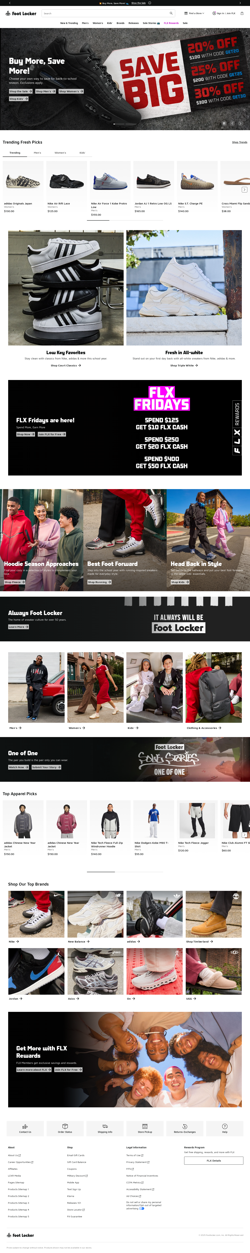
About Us (13, 1155)
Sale (185, 23)
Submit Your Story (44, 767)
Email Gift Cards (75, 1155)
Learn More (16, 626)
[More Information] (150, 3)
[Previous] (10, 3)
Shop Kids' (16, 98)
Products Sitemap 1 (18, 1189)
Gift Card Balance (76, 1162)
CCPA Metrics (133, 1182)
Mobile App (73, 1182)
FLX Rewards (171, 23)
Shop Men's (42, 91)
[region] (125, 3)
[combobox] (108, 13)
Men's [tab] (37, 152)
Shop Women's (68, 91)
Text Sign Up (74, 1189)
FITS (128, 1168)
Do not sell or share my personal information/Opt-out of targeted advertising (143, 1205)
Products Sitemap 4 (18, 1209)
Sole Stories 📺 (151, 23)
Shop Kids (178, 582)
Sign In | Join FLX (226, 13)
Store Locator (74, 1209)
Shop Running (97, 582)
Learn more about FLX (32, 1069)
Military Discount (76, 1175)
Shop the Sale (18, 91)
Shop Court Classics (64, 365)
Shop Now (23, 434)
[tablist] (47, 153)
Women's (98, 23)
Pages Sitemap (16, 1182)
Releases (134, 23)
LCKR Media (14, 1175)
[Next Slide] (240, 123)
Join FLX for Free (49, 434)
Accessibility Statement (138, 1189)
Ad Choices (132, 1196)
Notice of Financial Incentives (142, 1175)
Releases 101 (74, 1202)
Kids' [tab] (82, 152)
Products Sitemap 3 (18, 1202)
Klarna (70, 1196)
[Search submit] (171, 13)
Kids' (110, 23)
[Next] (240, 3)
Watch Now (16, 767)
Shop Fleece (13, 582)
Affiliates (12, 1168)
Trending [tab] (15, 152)
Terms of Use (133, 1155)
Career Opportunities (19, 1162)
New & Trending (69, 23)
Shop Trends (239, 142)
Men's (85, 23)
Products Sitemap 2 (18, 1196)
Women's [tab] (60, 152)
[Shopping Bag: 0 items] (242, 13)
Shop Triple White (182, 365)
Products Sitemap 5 (18, 1216)
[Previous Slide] (232, 123)
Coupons (72, 1168)
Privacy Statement (136, 1162)
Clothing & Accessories (202, 727)
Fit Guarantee (74, 1216)
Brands (120, 23)
